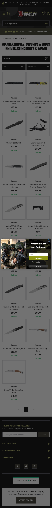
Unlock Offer (38, 258)
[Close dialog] (49, 240)
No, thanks (38, 266)
